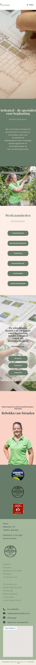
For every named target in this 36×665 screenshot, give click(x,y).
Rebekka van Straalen (12, 571)
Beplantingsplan (18, 263)
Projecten (18, 365)
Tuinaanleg (18, 253)
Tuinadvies (18, 372)
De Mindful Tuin (10, 577)
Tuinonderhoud (18, 233)
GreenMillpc (21, 662)
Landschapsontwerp (18, 283)
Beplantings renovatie (18, 243)
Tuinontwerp (18, 273)
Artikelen (18, 358)
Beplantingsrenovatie (12, 587)
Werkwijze (7, 574)
